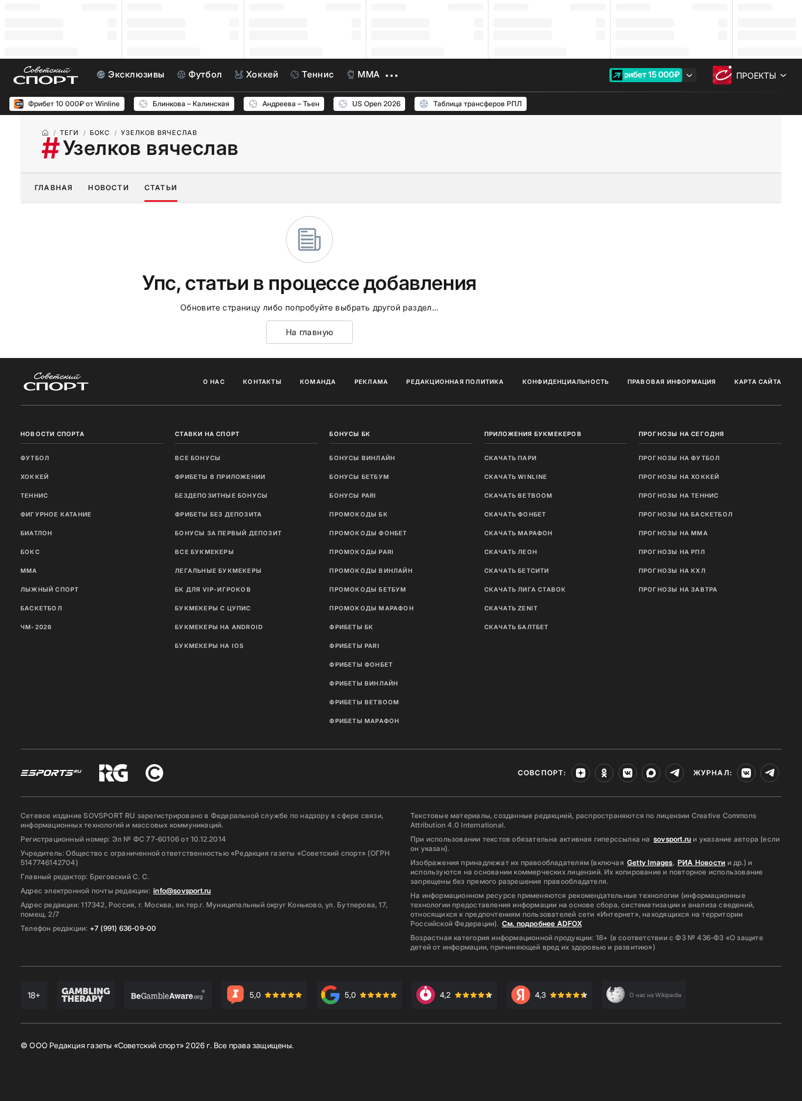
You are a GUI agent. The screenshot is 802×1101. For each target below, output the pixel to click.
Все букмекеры (204, 551)
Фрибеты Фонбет (361, 664)
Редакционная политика (455, 381)
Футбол (35, 457)
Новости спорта (53, 433)
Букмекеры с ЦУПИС (213, 608)
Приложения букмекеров (533, 433)
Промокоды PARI (361, 551)
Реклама (371, 381)
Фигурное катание (56, 514)
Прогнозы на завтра (678, 589)
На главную (309, 332)
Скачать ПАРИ (510, 457)
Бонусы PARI (352, 495)
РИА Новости (701, 862)
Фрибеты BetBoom (364, 701)
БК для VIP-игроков (213, 589)
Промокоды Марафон (371, 608)
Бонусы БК (349, 433)
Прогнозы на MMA (673, 532)
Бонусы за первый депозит (228, 532)
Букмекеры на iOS (209, 645)
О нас (214, 381)
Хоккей (35, 476)
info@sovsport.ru (182, 890)
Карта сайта (757, 381)
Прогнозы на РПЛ (672, 551)
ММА (29, 570)
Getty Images (650, 862)
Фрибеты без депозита (218, 514)
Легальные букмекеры (218, 570)
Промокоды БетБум (367, 589)
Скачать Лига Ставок (525, 589)
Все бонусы (198, 457)
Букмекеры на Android (219, 626)
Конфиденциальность (566, 381)
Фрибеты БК (351, 626)
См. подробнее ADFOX (542, 923)
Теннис (34, 495)
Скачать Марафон (518, 532)
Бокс (30, 551)
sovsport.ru (672, 839)
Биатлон (36, 532)
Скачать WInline (516, 476)
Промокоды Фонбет (368, 532)
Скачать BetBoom (518, 495)
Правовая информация (672, 381)
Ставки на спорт (207, 433)
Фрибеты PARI (354, 645)
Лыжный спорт (50, 589)
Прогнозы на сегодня (682, 433)
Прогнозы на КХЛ (672, 570)
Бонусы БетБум (359, 476)
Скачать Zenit (511, 608)
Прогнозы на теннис (679, 495)
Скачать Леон (510, 551)
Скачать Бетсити (517, 570)
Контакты (262, 381)
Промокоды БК (358, 514)
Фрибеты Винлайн (363, 683)
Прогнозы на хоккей (679, 476)
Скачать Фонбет (515, 514)
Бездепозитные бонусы (221, 495)
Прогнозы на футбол (679, 457)
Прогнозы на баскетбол (686, 514)
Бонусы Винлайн (362, 457)
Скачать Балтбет (516, 626)
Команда (318, 381)
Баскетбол (41, 608)
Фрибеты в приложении (220, 476)
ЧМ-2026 (36, 626)
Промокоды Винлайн (370, 570)
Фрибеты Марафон (364, 720)
